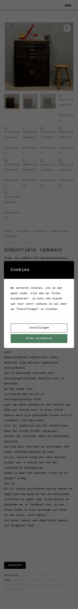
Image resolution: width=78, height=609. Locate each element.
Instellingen (39, 327)
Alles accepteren (39, 338)
